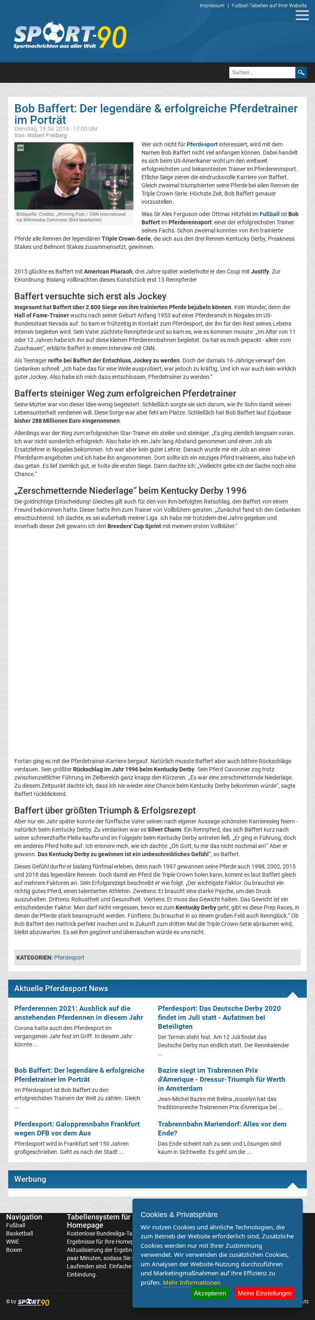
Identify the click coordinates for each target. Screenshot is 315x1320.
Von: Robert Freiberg (40, 135)
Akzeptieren (210, 1293)
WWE (12, 1241)
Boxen (14, 1250)
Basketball (19, 1233)
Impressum (212, 5)
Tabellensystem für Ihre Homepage (106, 1221)
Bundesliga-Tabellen (121, 1233)
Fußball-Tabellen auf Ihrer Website (269, 5)
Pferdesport (69, 957)
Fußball (15, 1225)
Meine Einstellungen (265, 1293)
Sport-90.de (69, 35)
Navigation (24, 1217)
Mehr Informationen (192, 1282)
